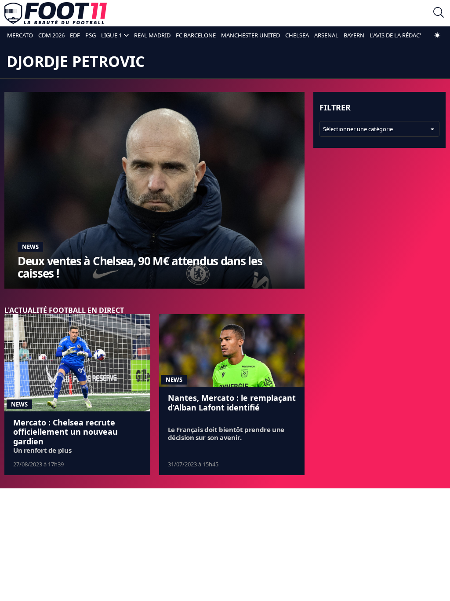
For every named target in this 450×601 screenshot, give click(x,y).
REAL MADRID (152, 35)
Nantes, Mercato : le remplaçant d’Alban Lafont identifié (232, 402)
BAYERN (354, 35)
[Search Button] (439, 13)
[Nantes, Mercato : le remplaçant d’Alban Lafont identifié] (232, 350)
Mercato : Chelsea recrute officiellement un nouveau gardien (65, 432)
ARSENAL (326, 35)
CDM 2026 (51, 35)
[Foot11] (55, 13)
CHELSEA (297, 35)
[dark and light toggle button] (437, 35)
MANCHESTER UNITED (250, 35)
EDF (75, 35)
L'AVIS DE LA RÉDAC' (395, 35)
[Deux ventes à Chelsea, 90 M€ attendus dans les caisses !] (154, 190)
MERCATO (20, 35)
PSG (90, 35)
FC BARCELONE (196, 35)
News (30, 247)
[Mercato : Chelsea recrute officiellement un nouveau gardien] (77, 362)
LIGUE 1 (111, 35)
